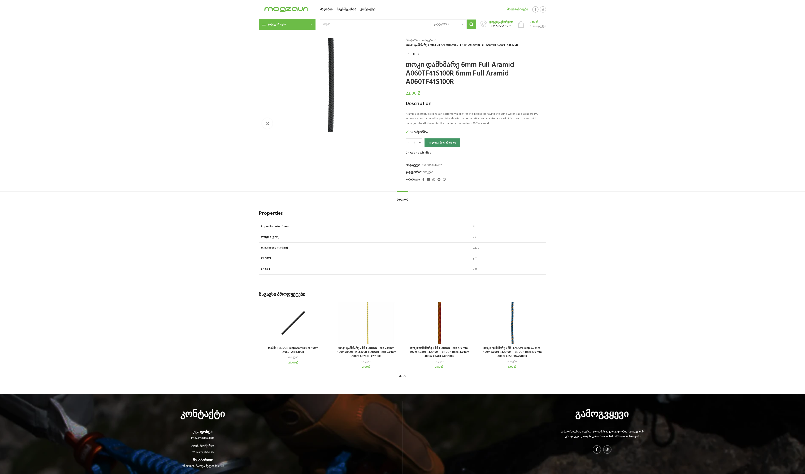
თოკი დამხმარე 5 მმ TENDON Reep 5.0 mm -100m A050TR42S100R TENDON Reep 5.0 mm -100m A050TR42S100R (512, 352)
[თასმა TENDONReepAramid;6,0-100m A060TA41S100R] (293, 323)
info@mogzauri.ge (202, 438)
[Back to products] (413, 54)
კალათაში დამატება (442, 143)
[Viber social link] (444, 180)
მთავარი (412, 40)
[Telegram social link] (439, 180)
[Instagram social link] (543, 9)
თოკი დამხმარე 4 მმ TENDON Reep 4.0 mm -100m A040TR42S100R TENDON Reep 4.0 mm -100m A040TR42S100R (439, 352)
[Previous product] (408, 54)
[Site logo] (286, 9)
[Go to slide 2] (405, 376)
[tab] (402, 197)
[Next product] (418, 54)
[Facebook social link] (535, 9)
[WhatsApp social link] (433, 180)
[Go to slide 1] (400, 376)
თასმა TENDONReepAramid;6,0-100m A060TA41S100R (293, 350)
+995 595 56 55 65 (203, 452)
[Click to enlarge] (267, 123)
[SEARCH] (471, 24)
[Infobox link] (496, 24)
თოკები (427, 40)
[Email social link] (428, 180)
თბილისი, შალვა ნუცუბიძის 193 (203, 466)
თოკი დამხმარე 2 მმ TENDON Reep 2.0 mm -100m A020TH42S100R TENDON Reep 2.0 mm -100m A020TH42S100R (366, 352)
